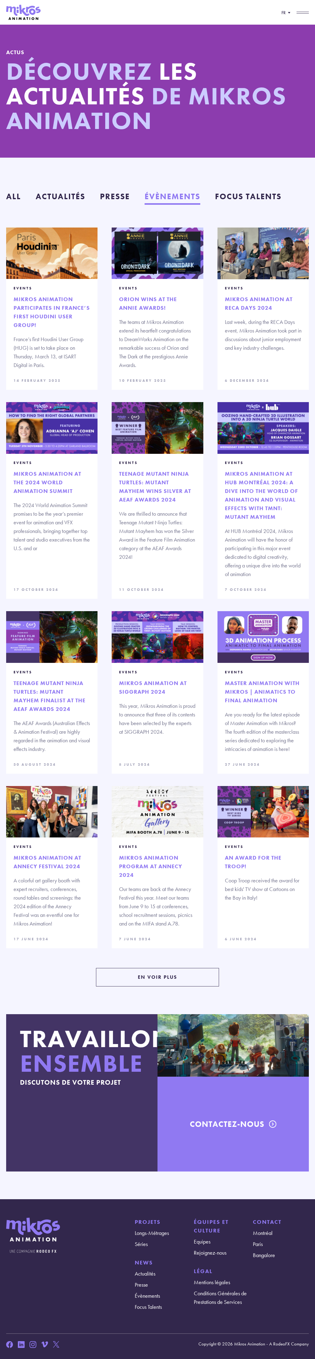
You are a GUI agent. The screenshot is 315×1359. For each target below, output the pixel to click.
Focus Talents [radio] (248, 196)
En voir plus (157, 977)
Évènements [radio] (172, 196)
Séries (141, 1244)
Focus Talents (148, 1306)
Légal (203, 1271)
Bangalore (264, 1255)
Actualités (145, 1273)
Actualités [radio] (60, 196)
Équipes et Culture (211, 1226)
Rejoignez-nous (210, 1252)
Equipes (202, 1241)
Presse (141, 1284)
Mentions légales (212, 1282)
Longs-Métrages (152, 1232)
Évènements (147, 1295)
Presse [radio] (115, 196)
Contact (267, 1221)
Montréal (263, 1232)
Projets (148, 1221)
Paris (258, 1244)
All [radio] (13, 196)
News (144, 1262)
